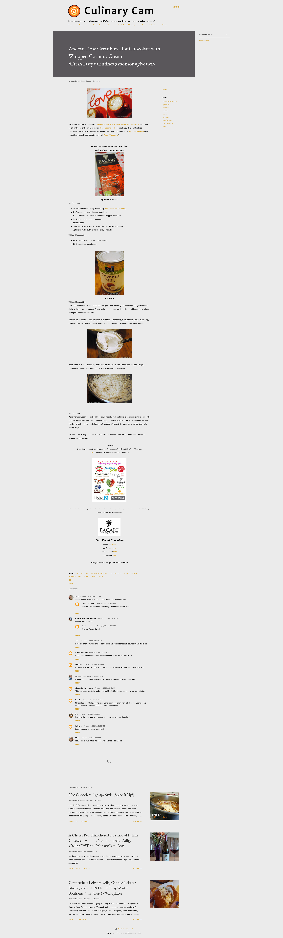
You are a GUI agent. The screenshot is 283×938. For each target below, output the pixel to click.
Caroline (78, 700)
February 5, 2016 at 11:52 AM (94, 726)
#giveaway (166, 105)
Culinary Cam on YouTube (102, 25)
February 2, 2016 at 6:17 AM (105, 688)
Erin (76, 714)
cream (165, 114)
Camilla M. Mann (88, 604)
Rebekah (78, 676)
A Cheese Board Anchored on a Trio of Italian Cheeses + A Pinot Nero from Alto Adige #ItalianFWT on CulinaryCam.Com (103, 840)
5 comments (81, 920)
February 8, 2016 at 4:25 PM (91, 738)
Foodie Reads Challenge (126, 25)
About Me (82, 25)
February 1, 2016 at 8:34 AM (108, 618)
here (114, 545)
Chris (77, 738)
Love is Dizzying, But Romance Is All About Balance (117, 124)
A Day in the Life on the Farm (85, 618)
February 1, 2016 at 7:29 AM (91, 596)
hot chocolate (167, 120)
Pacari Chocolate (111, 135)
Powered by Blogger (125, 929)
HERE (92, 453)
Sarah (77, 596)
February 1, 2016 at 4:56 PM (94, 664)
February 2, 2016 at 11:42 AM (93, 700)
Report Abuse (204, 40)
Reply (77, 613)
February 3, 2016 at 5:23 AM (90, 714)
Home (70, 25)
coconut (165, 111)
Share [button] (165, 89)
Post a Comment (83, 869)
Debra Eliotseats (81, 653)
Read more (137, 821)
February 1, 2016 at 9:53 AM (106, 604)
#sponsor (166, 108)
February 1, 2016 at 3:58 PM (99, 653)
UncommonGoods (108, 128)
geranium (166, 117)
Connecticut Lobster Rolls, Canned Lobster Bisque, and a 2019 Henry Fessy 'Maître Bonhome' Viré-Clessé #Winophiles (102, 888)
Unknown (78, 664)
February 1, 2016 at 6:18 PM (93, 676)
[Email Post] (70, 581)
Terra (77, 641)
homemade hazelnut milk (115, 209)
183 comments (82, 821)
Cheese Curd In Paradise (84, 688)
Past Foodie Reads (149, 25)
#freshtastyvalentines (170, 101)
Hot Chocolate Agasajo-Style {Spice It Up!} (102, 794)
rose (164, 126)
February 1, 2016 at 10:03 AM (91, 641)
